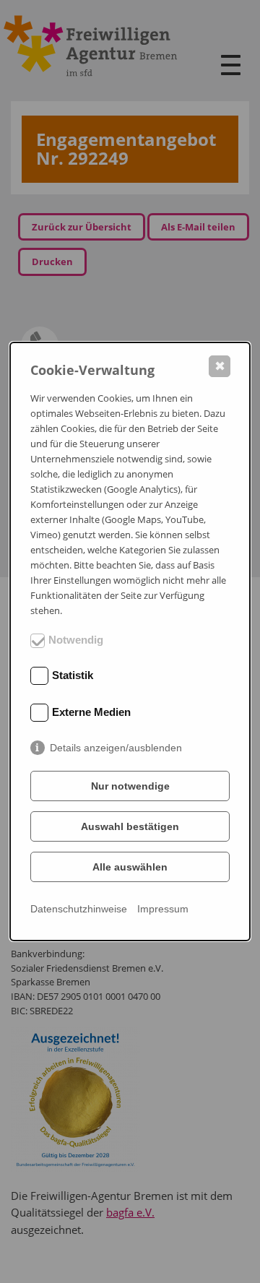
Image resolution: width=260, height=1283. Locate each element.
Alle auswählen (130, 867)
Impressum (162, 909)
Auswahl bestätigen (130, 826)
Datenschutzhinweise (78, 909)
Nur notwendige (130, 786)
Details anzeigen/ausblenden (116, 747)
